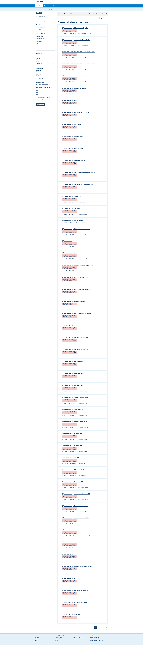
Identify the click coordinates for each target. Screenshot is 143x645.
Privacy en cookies (58, 637)
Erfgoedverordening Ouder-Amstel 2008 (73, 409)
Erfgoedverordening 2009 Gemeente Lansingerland (76, 313)
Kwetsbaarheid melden (59, 642)
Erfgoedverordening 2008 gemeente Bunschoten (75, 112)
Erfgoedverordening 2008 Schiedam (72, 208)
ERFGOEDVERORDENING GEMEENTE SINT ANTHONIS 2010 (78, 52)
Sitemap (56, 640)
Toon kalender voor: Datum (53, 63)
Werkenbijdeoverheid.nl (96, 640)
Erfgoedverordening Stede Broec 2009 (73, 373)
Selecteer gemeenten (42, 71)
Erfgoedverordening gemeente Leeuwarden (74, 88)
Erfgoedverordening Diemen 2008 (71, 124)
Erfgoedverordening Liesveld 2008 (71, 196)
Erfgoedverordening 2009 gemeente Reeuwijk (75, 349)
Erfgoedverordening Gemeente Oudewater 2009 (75, 518)
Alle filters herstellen (42, 16)
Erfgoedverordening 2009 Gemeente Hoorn (74, 470)
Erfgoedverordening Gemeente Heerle (72, 148)
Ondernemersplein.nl (95, 639)
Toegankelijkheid (58, 639)
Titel (71, 13)
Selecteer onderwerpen (43, 84)
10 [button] (94, 13)
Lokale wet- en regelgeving (44, 9)
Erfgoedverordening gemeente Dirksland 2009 (75, 397)
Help (37, 640)
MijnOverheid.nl (94, 635)
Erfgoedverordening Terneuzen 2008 (72, 136)
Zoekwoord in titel (40, 36)
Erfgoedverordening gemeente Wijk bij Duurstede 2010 (77, 566)
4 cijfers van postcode (40, 27)
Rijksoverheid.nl (94, 637)
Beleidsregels (41, 93)
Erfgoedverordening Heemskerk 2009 (72, 361)
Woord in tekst (39, 41)
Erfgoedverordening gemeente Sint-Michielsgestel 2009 (78, 265)
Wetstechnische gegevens (41, 46)
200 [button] (106, 13)
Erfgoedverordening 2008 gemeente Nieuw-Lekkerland (77, 184)
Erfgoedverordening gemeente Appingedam (74, 421)
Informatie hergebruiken (60, 635)
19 (103, 627)
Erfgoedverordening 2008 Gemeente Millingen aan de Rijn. (78, 172)
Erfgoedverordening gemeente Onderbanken (74, 301)
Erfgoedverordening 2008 (69, 100)
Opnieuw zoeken (40, 104)
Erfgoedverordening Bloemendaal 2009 (73, 482)
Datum (37, 61)
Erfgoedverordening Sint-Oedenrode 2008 (74, 160)
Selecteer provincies (42, 75)
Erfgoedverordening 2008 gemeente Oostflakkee (76, 229)
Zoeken (45, 5)
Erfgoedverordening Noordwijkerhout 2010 (74, 530)
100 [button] (102, 13)
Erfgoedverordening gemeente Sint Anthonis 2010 (76, 40)
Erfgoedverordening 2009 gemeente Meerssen (75, 337)
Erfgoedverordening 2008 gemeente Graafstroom (76, 76)
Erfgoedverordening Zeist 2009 (70, 458)
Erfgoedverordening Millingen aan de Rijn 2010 (75, 28)
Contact (37, 637)
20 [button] (96, 13)
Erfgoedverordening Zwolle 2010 (71, 614)
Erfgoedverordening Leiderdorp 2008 (72, 220)
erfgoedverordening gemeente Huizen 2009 (74, 542)
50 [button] (99, 13)
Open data (75, 635)
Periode (38, 56)
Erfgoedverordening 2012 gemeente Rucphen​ (75, 506)
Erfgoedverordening (67, 241)
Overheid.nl (38, 6)
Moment (40, 56)
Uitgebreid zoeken (53, 9)
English (37, 639)
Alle (39, 91)
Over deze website (40, 635)
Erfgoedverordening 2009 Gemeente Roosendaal (76, 289)
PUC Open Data (76, 639)
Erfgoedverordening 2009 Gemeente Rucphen (75, 277)
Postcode (40, 24)
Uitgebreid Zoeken (53, 5)
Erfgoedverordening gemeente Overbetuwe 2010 (76, 494)
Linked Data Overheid (77, 637)
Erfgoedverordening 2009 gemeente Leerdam (75, 590)
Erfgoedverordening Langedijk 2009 (72, 433)
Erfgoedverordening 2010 (69, 578)
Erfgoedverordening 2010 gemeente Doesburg (75, 602)
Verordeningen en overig (43, 95)
